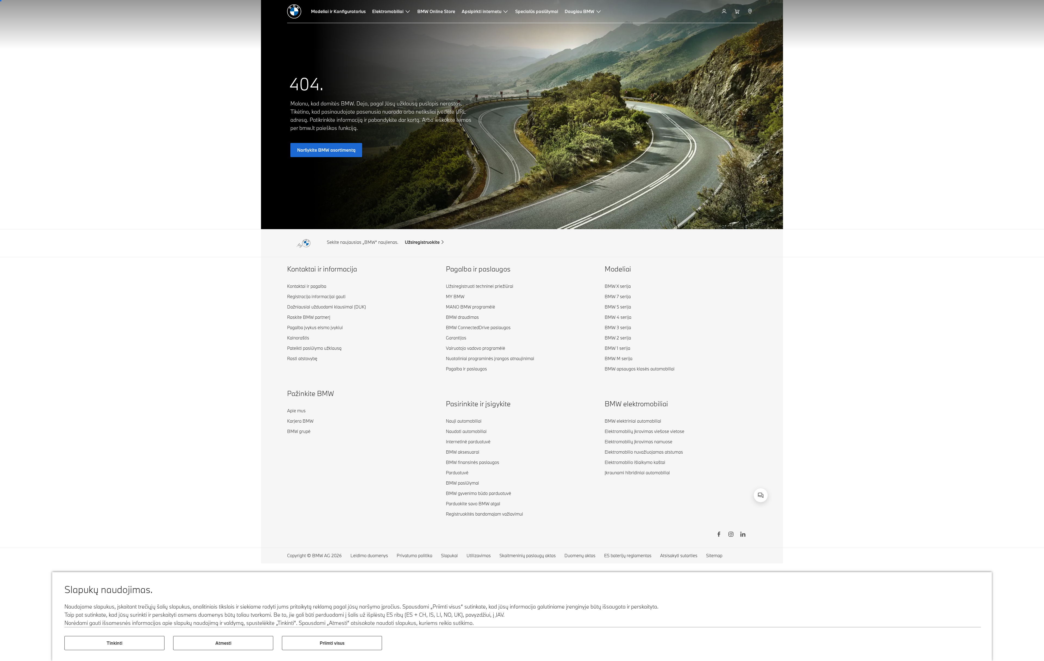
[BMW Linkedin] (742, 535)
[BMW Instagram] (730, 535)
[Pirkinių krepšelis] (737, 11)
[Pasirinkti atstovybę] (750, 11)
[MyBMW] (724, 11)
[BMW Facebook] (718, 535)
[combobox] (761, 495)
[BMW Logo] (294, 11)
